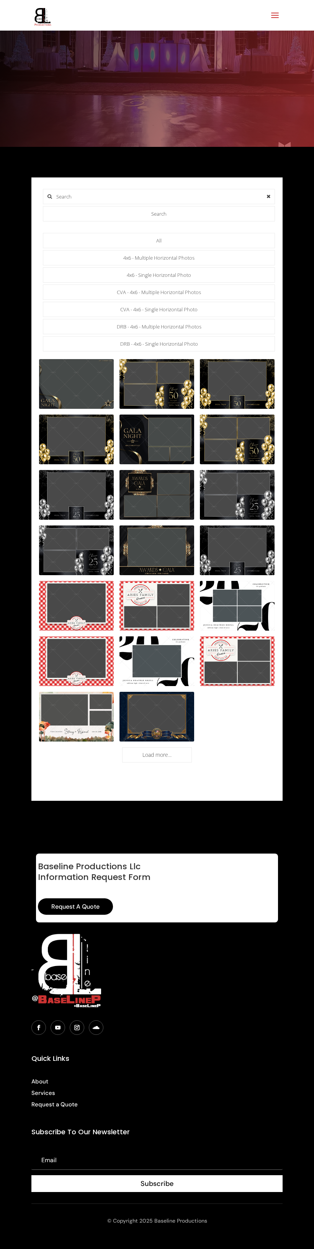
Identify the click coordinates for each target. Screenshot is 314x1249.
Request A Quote (75, 907)
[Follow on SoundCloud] (96, 1027)
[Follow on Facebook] (38, 1027)
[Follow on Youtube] (58, 1027)
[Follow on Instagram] (77, 1027)
